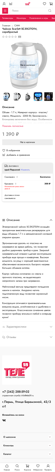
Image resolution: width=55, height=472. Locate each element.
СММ (17, 25)
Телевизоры (7, 18)
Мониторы (21, 18)
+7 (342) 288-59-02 (15, 391)
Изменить (25, 169)
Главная (6, 25)
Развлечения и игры (38, 18)
